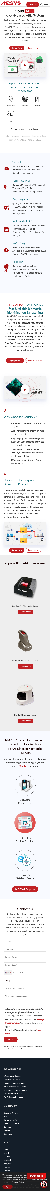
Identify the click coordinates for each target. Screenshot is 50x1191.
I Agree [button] (7, 1187)
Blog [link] (5, 1116)
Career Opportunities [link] (12, 1123)
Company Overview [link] (11, 1113)
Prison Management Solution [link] (15, 1087)
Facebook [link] (7, 1160)
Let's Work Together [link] (25, 889)
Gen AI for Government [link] (12, 1080)
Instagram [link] (7, 1164)
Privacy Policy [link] (17, 1182)
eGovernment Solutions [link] (13, 1076)
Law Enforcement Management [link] (15, 1090)
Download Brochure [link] (35, 360)
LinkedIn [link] (7, 1153)
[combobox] (8, 972)
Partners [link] (7, 1130)
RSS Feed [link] (7, 1167)
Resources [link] (8, 1127)
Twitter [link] (6, 1150)
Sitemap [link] (7, 1171)
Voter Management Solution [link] (14, 1083)
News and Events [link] (10, 1120)
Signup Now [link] (17, 48)
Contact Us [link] (8, 1134)
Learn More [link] (33, 48)
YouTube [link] (7, 1157)
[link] (20, 3)
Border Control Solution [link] (13, 1094)
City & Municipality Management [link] (16, 1097)
